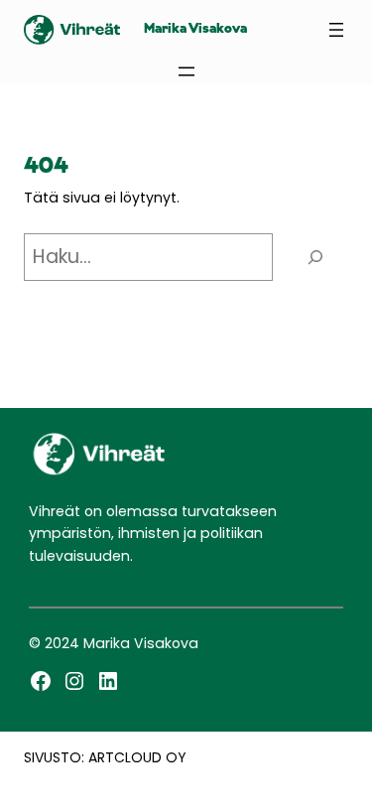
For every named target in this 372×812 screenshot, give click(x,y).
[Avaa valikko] (336, 30)
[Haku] (315, 257)
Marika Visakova (195, 29)
